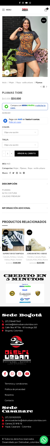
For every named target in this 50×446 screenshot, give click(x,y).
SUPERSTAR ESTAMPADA (13, 253)
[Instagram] (20, 374)
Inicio (4, 82)
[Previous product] (41, 86)
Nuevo (45, 260)
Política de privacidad (15, 389)
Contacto (9, 400)
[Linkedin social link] (20, 173)
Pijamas (39, 82)
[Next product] (46, 86)
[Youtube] (27, 374)
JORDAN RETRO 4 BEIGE (37, 253)
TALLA (5, 139)
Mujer (11, 82)
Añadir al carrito (26, 153)
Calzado (6, 257)
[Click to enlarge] (7, 72)
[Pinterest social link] (17, 173)
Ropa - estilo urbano (25, 82)
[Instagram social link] (23, 3)
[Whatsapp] (12, 374)
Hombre (19, 260)
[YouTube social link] (26, 3)
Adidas (7, 260)
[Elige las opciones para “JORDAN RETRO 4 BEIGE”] (28, 248)
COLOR (5, 127)
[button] (44, 440)
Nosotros (9, 395)
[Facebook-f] (5, 374)
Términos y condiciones (16, 383)
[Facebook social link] (19, 3)
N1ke (35, 260)
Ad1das (13, 257)
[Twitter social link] (13, 173)
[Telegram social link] (24, 173)
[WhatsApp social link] (30, 3)
